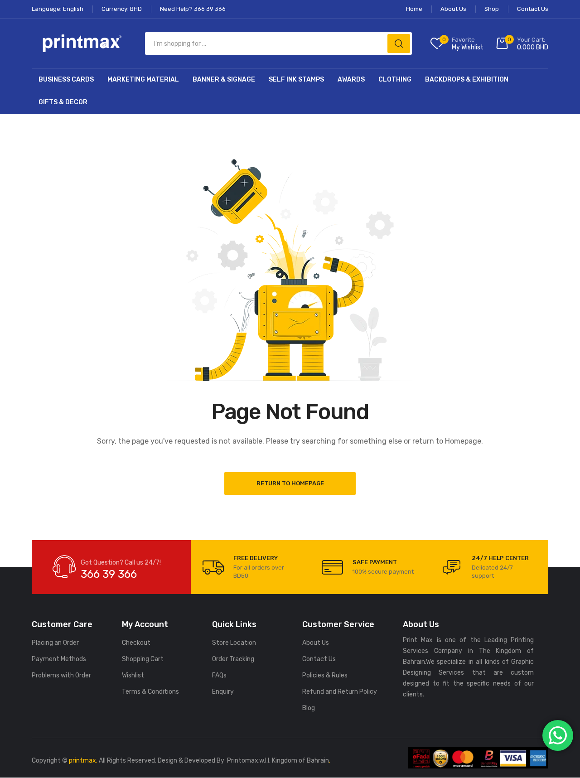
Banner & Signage (224, 79)
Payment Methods (59, 659)
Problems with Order (61, 675)
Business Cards (66, 79)
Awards (351, 79)
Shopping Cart (143, 659)
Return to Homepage (290, 483)
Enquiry (223, 692)
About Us (315, 643)
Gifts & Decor (63, 102)
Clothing (394, 79)
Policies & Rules (325, 675)
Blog (308, 708)
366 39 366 (109, 574)
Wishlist (133, 675)
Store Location (234, 643)
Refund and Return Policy (339, 692)
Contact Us (319, 659)
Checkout (136, 643)
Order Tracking (233, 659)
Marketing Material (143, 79)
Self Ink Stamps (296, 79)
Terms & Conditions (150, 692)
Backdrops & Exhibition (466, 79)
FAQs (219, 675)
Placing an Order (55, 643)
